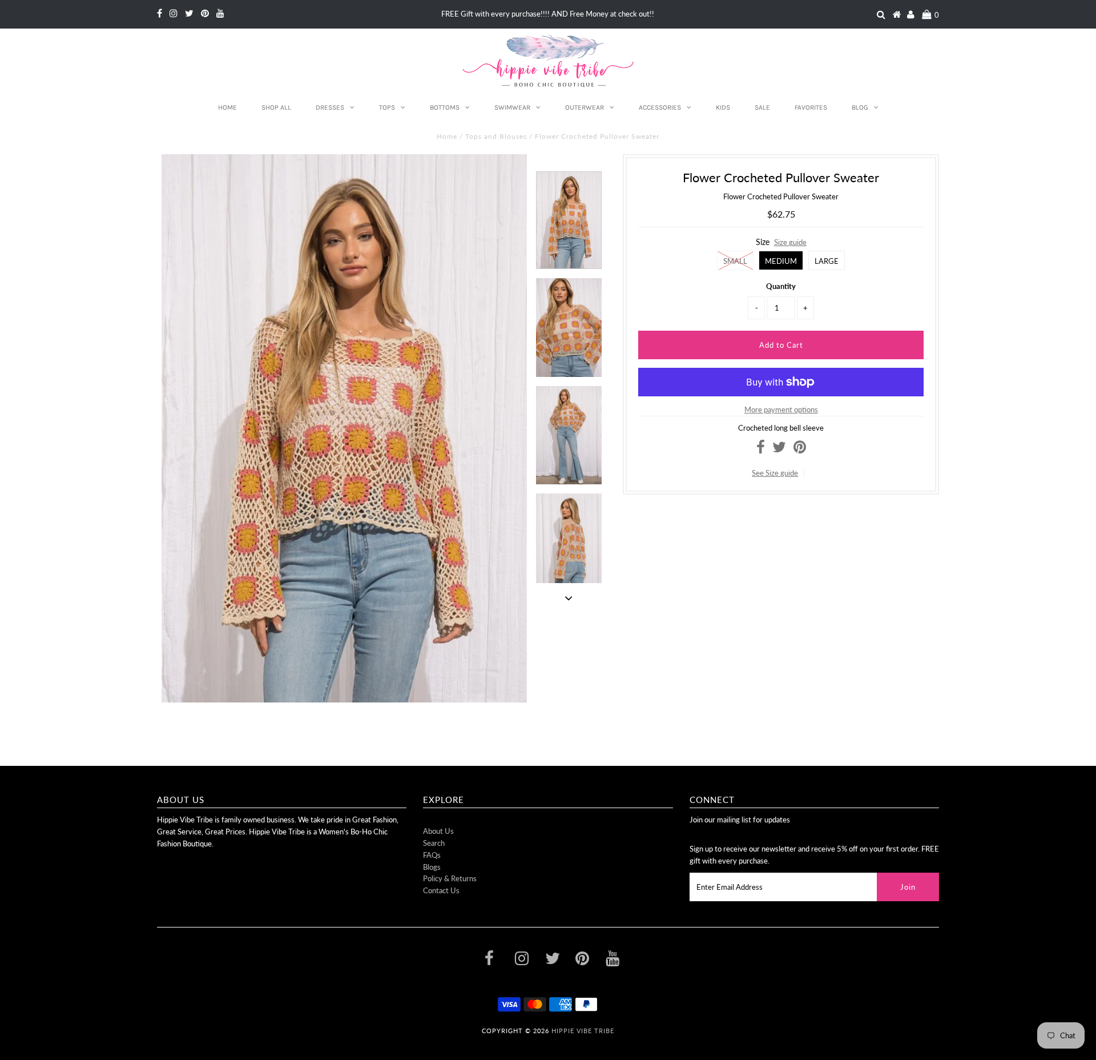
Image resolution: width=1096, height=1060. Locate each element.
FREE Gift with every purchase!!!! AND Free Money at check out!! (547, 13)
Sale (762, 107)
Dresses (330, 107)
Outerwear (584, 107)
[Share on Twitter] (779, 449)
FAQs (432, 855)
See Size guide (775, 472)
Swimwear (512, 107)
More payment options (781, 409)
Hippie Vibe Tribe (582, 1030)
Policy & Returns (450, 878)
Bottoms (445, 107)
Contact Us (441, 890)
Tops (387, 107)
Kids (723, 107)
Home (227, 107)
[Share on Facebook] (760, 449)
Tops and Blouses (496, 136)
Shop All (276, 107)
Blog (860, 107)
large (827, 261)
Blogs (432, 867)
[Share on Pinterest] (799, 449)
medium (781, 261)
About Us (438, 831)
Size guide (790, 242)
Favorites (811, 107)
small (735, 261)
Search (434, 843)
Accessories (660, 107)
